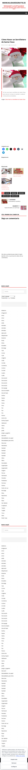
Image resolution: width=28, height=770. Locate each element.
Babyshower (4, 335)
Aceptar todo (14, 759)
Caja (2, 350)
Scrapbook (4, 505)
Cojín (2, 355)
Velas (2, 515)
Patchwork (4, 475)
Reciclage (3, 490)
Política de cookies (20, 755)
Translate (13, 298)
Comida (3, 363)
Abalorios (3, 310)
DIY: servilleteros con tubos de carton (18, 175)
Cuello (2, 375)
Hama (2, 425)
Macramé (3, 435)
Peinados (3, 478)
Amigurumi (4, 313)
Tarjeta (3, 508)
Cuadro (3, 373)
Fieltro (3, 400)
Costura (3, 368)
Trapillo (3, 510)
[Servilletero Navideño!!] (6, 171)
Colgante (3, 358)
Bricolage (3, 348)
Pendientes (4, 480)
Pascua (3, 473)
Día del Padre (4, 393)
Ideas (2, 428)
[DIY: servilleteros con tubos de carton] (18, 171)
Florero (3, 415)
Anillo (2, 323)
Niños (2, 458)
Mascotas (3, 443)
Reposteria (4, 495)
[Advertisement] (14, 27)
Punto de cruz (4, 488)
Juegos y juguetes (5, 433)
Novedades (4, 463)
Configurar (14, 766)
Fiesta (2, 403)
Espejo (3, 398)
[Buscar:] (14, 291)
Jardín (2, 430)
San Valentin (4, 503)
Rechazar (14, 763)
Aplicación (3, 333)
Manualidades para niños (7, 440)
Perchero (3, 483)
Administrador (13, 45)
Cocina (3, 353)
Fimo (2, 405)
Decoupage (4, 388)
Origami (3, 470)
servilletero (14, 196)
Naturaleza (4, 445)
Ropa (2, 498)
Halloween (4, 423)
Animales (3, 325)
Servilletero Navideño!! (4, 175)
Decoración (4, 378)
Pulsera (3, 485)
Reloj (2, 493)
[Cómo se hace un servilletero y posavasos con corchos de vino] (6, 181)
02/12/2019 (5, 45)
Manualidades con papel (7, 438)
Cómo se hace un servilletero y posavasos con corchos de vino (5, 187)
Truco (2, 513)
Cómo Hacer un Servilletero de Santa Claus (15, 99)
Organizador (4, 465)
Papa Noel (21, 193)
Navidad (14, 193)
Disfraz (3, 395)
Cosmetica (4, 365)
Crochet (3, 370)
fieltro (7, 193)
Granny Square (5, 420)
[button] (26, 13)
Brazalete (3, 345)
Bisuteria (3, 338)
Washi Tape (4, 518)
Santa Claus (6, 196)
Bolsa (2, 343)
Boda (2, 340)
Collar (2, 360)
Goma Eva (3, 418)
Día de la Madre (5, 390)
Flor (2, 408)
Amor (2, 315)
